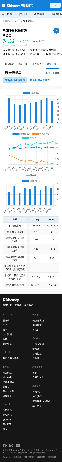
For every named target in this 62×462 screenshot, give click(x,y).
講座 (5, 329)
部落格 (18, 305)
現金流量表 (28, 21)
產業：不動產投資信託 (43, 49)
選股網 (35, 348)
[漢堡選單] (3, 5)
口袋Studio (38, 377)
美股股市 (7, 21)
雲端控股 (37, 353)
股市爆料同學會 (11, 358)
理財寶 (6, 320)
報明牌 (35, 358)
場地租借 (37, 405)
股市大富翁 (38, 344)
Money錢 (7, 377)
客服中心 (37, 391)
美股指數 (7, 14)
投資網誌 (7, 372)
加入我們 (28, 305)
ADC (17, 21)
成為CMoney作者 (41, 401)
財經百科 (7, 386)
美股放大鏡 (8, 391)
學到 (34, 372)
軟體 (5, 325)
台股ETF (7, 419)
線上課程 (7, 334)
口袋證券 (7, 395)
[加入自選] (56, 31)
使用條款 (17, 456)
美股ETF (7, 424)
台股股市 (7, 410)
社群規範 (41, 456)
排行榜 (23, 14)
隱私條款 (7, 456)
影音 (5, 339)
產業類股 (39, 14)
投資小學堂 (8, 381)
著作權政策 (29, 456)
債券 (5, 428)
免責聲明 (52, 456)
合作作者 (7, 343)
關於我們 (7, 305)
